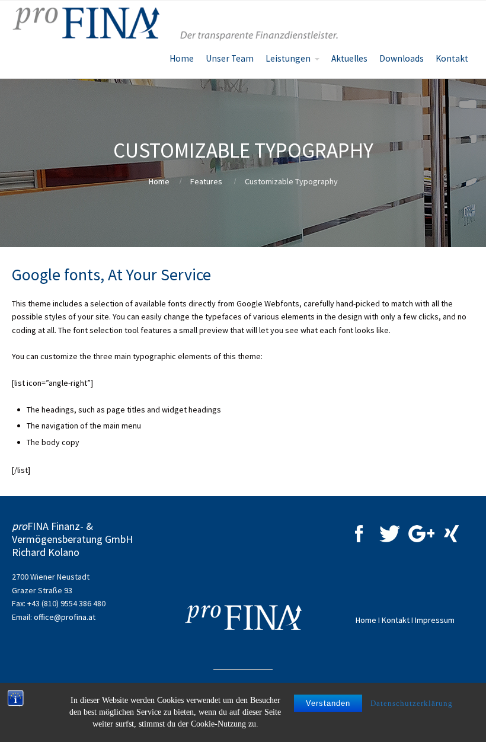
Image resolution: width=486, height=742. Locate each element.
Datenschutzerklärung (411, 703)
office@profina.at (64, 617)
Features (206, 181)
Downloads (401, 58)
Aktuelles (349, 58)
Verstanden (328, 703)
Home (182, 58)
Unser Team (230, 58)
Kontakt (452, 58)
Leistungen (288, 58)
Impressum (435, 620)
